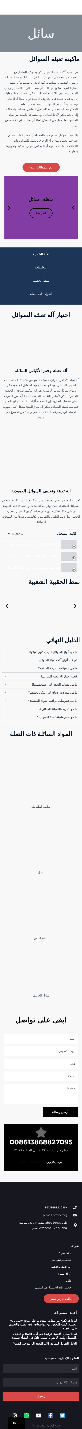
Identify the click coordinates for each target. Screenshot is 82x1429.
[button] (73, 207)
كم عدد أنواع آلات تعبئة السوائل (58, 660)
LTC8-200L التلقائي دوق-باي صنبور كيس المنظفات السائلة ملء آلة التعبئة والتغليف (33, 544)
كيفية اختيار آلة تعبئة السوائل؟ (59, 676)
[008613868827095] (41, 1132)
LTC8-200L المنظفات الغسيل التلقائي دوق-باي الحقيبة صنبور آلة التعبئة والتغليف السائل (33, 556)
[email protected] (33, 1161)
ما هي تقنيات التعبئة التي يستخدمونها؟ (54, 684)
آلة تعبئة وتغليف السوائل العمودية (41, 490)
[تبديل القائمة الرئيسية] (4, 6)
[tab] (41, 544)
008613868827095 (41, 1142)
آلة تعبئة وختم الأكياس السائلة (41, 370)
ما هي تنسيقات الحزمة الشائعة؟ (57, 668)
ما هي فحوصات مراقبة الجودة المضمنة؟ (52, 700)
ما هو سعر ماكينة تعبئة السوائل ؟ (57, 717)
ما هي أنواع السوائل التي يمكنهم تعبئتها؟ (53, 652)
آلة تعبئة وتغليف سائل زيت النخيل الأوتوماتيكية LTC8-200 (33, 567)
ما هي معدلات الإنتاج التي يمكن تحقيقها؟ (52, 692)
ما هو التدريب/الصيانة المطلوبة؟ (57, 709)
